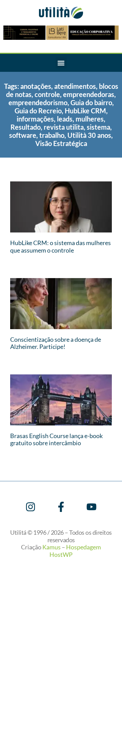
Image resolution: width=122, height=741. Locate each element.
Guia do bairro (91, 102)
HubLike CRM (85, 111)
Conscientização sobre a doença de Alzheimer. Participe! (55, 343)
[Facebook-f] (61, 507)
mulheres (90, 119)
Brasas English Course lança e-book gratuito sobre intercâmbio (56, 439)
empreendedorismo (37, 102)
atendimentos (75, 86)
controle (47, 94)
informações (35, 119)
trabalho (51, 135)
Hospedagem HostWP (75, 550)
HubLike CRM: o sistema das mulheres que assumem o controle (60, 246)
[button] (61, 62)
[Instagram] (30, 507)
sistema (98, 127)
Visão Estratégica (61, 143)
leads (65, 119)
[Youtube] (91, 507)
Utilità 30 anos (89, 135)
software (22, 135)
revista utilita (64, 127)
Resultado (26, 127)
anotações (35, 86)
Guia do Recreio (38, 111)
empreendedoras (88, 94)
